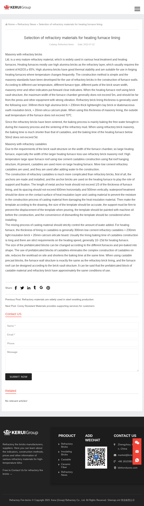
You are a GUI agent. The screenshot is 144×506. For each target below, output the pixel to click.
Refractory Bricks (67, 445)
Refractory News (27, 24)
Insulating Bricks (66, 453)
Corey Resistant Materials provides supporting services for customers (55, 306)
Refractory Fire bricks (20, 500)
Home (11, 24)
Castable (66, 459)
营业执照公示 (128, 500)
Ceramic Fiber (65, 466)
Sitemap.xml (113, 500)
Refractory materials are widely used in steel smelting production (58, 299)
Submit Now (18, 376)
